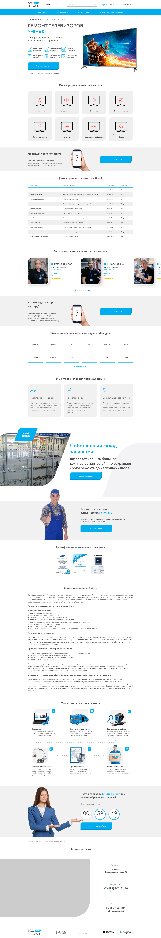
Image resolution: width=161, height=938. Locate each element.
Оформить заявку (84, 12)
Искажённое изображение (94, 137)
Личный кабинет (111, 5)
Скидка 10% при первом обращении (111, 12)
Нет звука (94, 111)
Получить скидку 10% (96, 826)
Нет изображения (121, 111)
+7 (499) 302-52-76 (127, 5)
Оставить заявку (43, 66)
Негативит (67, 137)
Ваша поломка (42, 12)
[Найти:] (82, 4)
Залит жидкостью (40, 137)
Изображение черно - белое (121, 136)
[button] (75, 290)
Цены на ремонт (62, 12)
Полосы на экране (67, 111)
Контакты (59, 5)
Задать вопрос (115, 159)
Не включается (40, 111)
